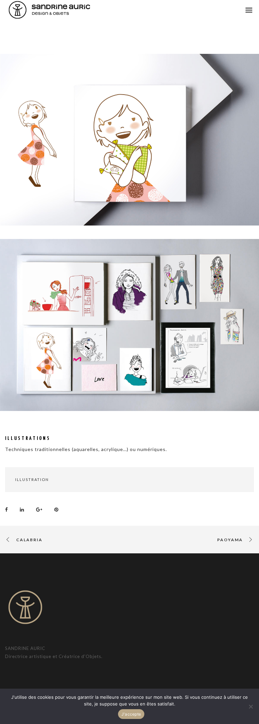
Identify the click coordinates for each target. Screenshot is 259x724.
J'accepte (131, 714)
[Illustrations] (8, 509)
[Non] (250, 706)
